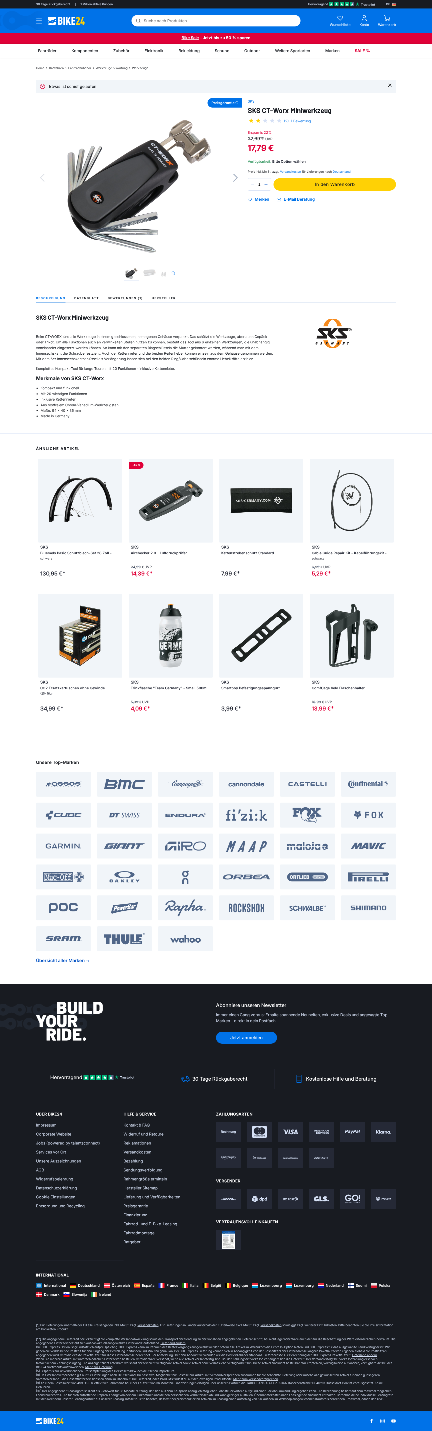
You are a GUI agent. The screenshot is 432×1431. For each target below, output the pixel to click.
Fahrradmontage (139, 1232)
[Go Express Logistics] (352, 1199)
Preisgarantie (136, 1205)
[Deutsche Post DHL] (228, 1199)
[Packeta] (383, 1199)
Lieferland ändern (173, 1343)
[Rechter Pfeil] (117, 501)
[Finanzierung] (290, 1158)
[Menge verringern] (252, 184)
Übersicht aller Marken (60, 960)
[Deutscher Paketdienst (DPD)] (259, 1199)
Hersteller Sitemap (141, 1187)
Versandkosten (137, 1151)
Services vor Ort (51, 1151)
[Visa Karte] (290, 1132)
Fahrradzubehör (79, 68)
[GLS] (321, 1199)
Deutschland (341, 171)
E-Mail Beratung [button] (299, 199)
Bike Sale (190, 37)
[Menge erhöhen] (266, 184)
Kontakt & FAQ (137, 1125)
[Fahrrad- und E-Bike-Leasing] (321, 1158)
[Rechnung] (228, 1132)
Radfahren (56, 68)
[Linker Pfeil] (43, 501)
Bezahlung (133, 1160)
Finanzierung (136, 1214)
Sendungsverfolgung (143, 1169)
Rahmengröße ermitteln (145, 1178)
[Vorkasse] (259, 1158)
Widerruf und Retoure (144, 1134)
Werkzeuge (140, 68)
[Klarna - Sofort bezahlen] (383, 1132)
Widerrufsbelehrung (54, 1178)
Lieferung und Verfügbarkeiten (152, 1196)
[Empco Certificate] (228, 1240)
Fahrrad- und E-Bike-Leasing (150, 1223)
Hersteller (164, 298)
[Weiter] (235, 177)
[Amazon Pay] (228, 1158)
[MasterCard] (259, 1132)
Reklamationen (137, 1143)
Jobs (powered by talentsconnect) (68, 1143)
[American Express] (321, 1132)
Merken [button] (262, 199)
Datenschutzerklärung (56, 1187)
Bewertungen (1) (125, 298)
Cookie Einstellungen (55, 1196)
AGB (40, 1169)
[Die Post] (290, 1199)
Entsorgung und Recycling (60, 1205)
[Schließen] (390, 85)
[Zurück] (42, 177)
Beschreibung (51, 298)
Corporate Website (53, 1134)
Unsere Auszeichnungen (58, 1160)
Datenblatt (86, 298)
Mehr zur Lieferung (98, 1367)
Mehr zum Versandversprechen (255, 1379)
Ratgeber (132, 1241)
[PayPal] (352, 1132)
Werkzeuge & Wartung (112, 68)
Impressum (46, 1125)
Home (40, 68)
